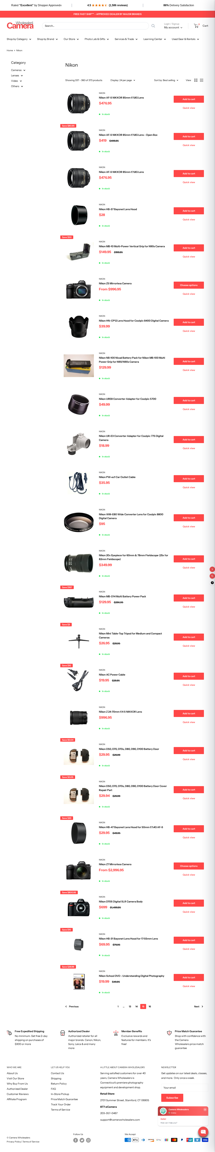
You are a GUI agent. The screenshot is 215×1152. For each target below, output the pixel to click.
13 (130, 1006)
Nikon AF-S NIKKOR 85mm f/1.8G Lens (121, 97)
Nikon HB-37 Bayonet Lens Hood (118, 209)
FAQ (53, 1088)
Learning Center (152, 39)
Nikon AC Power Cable (112, 674)
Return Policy (59, 1083)
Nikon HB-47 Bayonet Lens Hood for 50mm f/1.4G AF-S (131, 827)
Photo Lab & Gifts (95, 39)
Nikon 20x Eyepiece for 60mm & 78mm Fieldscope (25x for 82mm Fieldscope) (133, 557)
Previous (74, 1006)
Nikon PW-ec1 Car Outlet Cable (117, 477)
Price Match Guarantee (64, 1099)
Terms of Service (60, 1109)
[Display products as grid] (201, 80)
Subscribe (172, 1097)
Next (196, 1006)
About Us (12, 1073)
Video (14, 80)
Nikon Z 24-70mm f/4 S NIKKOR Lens (120, 711)
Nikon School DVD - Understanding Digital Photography (131, 975)
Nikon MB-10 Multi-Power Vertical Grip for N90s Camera (132, 246)
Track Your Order (61, 1104)
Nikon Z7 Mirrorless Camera (115, 864)
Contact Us (57, 1073)
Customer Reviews (18, 1094)
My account (172, 27)
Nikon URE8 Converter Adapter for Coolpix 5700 (127, 398)
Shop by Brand (45, 39)
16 (150, 1006)
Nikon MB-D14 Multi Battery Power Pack (122, 596)
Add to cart (189, 99)
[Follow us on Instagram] (88, 1140)
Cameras (16, 70)
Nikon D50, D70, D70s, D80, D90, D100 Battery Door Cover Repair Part (133, 787)
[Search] (153, 26)
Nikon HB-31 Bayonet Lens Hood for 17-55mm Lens (128, 938)
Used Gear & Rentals (183, 39)
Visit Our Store (15, 1078)
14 (136, 1006)
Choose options (189, 285)
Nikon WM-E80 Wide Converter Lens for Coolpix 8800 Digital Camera (131, 516)
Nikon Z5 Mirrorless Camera (115, 283)
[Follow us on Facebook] (75, 1140)
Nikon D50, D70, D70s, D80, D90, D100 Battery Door (129, 749)
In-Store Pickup (60, 1094)
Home (10, 50)
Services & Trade (124, 39)
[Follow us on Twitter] (82, 1140)
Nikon (102, 93)
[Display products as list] (196, 80)
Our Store (69, 39)
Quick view (189, 107)
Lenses (15, 75)
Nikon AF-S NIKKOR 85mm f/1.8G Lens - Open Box (128, 134)
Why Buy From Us (17, 1083)
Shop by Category (17, 39)
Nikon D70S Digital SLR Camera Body (121, 901)
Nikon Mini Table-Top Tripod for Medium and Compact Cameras (130, 635)
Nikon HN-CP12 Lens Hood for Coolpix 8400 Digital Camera (134, 320)
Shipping (56, 1078)
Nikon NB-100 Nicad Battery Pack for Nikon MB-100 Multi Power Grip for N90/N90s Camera (132, 359)
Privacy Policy (14, 1141)
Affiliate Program (17, 1099)
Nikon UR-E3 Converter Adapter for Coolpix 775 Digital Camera (131, 437)
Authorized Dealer (17, 1088)
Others (15, 86)
